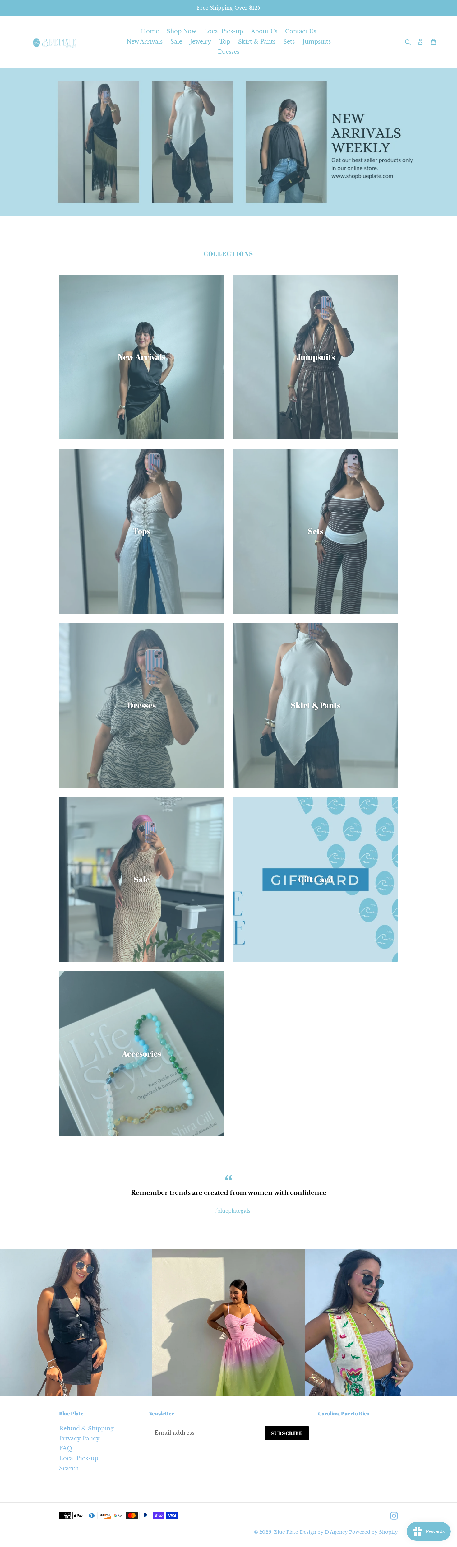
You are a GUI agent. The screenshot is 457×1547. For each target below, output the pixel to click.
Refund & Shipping (86, 1428)
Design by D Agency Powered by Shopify (349, 1532)
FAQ (65, 1448)
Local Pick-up (78, 1458)
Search (69, 1468)
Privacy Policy (79, 1438)
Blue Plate (286, 1532)
